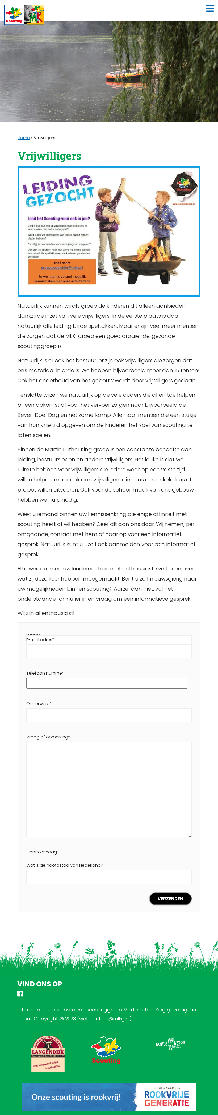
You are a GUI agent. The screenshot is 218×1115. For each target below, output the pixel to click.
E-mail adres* (40, 640)
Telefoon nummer (44, 673)
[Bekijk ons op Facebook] (20, 995)
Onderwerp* (39, 704)
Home (24, 138)
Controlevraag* (64, 858)
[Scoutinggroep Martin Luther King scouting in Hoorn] (24, 14)
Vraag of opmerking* (48, 737)
